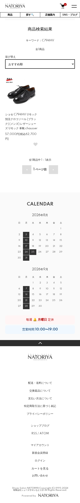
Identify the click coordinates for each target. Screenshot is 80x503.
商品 (10, 14)
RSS (34, 433)
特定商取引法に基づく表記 (40, 406)
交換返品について (40, 390)
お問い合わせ (40, 475)
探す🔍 (30, 14)
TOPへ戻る (40, 343)
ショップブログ (40, 425)
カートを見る (40, 468)
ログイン (40, 460)
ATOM (44, 433)
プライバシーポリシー (40, 413)
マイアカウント (40, 445)
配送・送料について (40, 383)
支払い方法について (40, 398)
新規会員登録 (40, 452)
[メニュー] (74, 6)
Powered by (29, 496)
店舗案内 (50, 14)
